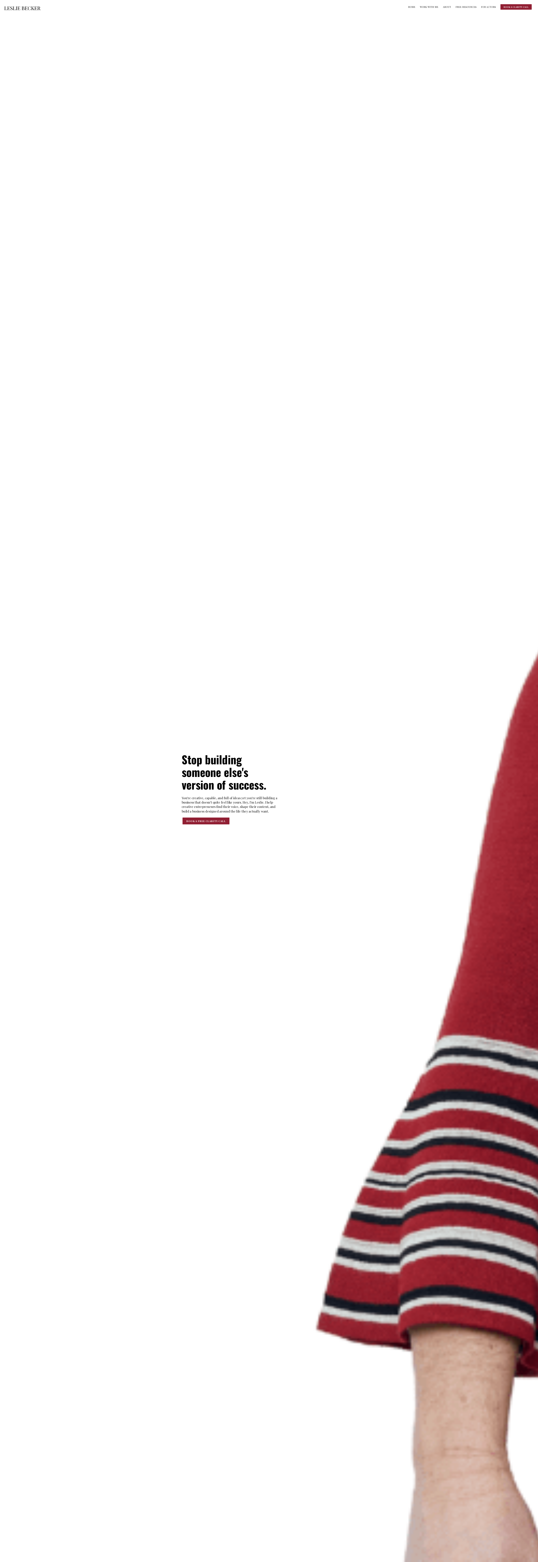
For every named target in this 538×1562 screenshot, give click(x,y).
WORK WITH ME (429, 6)
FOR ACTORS (488, 6)
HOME (411, 6)
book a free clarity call (206, 821)
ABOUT (447, 6)
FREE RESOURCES (466, 6)
